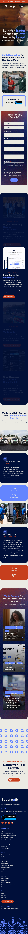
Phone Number (8, 138)
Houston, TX (19, 813)
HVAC (2, 893)
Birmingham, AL (5, 811)
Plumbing (3, 895)
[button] (22, 6)
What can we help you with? (11, 153)
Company (6, 146)
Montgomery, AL (18, 811)
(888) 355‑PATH (5, 906)
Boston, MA (6, 813)
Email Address (8, 131)
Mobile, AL (11, 811)
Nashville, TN (12, 813)
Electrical (3, 897)
